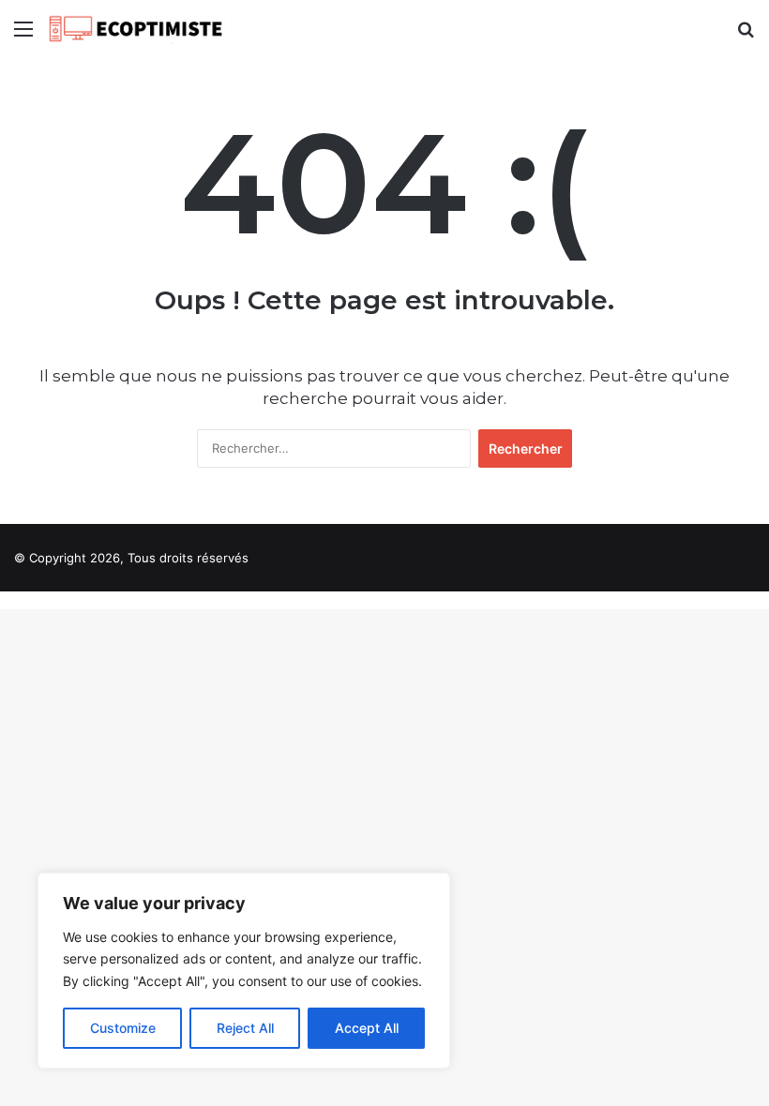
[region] (244, 971)
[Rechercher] (745, 35)
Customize (123, 1028)
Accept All (367, 1028)
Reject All (245, 1028)
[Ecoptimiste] (136, 28)
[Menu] (23, 35)
